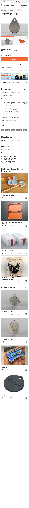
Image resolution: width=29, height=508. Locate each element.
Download (15, 59)
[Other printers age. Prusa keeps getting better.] (14, 76)
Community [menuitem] (24, 5)
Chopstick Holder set (8, 195)
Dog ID (4, 395)
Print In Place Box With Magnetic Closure (12, 223)
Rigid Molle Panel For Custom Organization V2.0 (11, 278)
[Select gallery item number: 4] (15, 247)
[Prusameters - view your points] (19, 2)
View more (24, 169)
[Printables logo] (1, 5)
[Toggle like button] (3, 198)
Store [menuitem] (12, 5)
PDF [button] (26, 89)
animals (8, 130)
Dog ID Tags (9, 67)
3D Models (4, 10)
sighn (25, 130)
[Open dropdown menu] (26, 13)
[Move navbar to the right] (27, 5)
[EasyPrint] (16, 1)
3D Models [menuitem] (6, 5)
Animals (20, 10)
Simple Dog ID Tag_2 (8, 339)
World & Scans (12, 10)
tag (2, 130)
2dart (13, 130)
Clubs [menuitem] (17, 5)
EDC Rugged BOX (7, 250)
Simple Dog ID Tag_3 (8, 311)
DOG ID (4, 367)
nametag (19, 130)
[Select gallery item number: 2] (13, 247)
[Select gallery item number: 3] (14, 247)
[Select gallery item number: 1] (11, 247)
